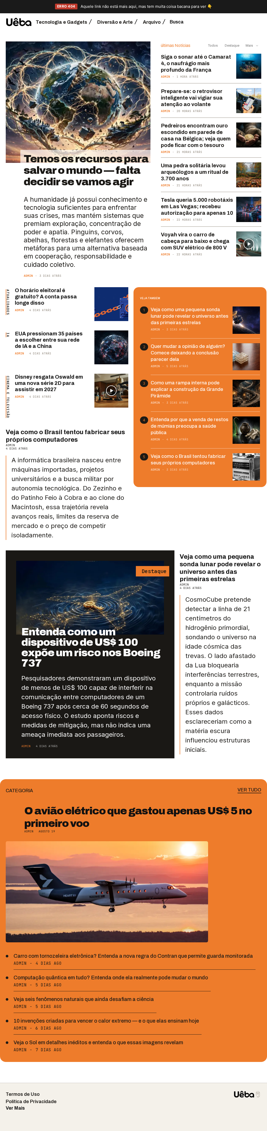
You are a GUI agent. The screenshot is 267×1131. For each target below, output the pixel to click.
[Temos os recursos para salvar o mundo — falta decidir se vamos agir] (78, 102)
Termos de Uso (23, 1094)
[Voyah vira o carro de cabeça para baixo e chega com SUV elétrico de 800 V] (248, 243)
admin (28, 276)
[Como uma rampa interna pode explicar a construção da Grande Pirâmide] (246, 393)
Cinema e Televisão (8, 397)
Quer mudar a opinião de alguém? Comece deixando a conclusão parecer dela (188, 353)
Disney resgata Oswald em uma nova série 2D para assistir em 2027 (49, 383)
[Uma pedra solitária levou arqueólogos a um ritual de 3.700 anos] (248, 174)
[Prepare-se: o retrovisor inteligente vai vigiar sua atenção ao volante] (248, 100)
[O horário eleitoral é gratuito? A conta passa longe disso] (111, 304)
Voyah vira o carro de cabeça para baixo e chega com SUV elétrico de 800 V (195, 241)
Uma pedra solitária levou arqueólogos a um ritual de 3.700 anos (194, 172)
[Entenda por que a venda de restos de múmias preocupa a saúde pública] (246, 430)
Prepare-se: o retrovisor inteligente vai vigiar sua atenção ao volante (192, 97)
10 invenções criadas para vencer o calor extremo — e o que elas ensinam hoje (106, 1021)
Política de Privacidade (31, 1101)
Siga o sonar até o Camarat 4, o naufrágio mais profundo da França (196, 63)
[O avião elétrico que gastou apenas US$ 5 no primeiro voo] (107, 891)
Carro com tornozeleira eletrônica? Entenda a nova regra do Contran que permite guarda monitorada (133, 956)
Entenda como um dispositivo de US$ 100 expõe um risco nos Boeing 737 (90, 647)
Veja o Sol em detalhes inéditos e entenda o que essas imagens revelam (98, 1042)
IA (8, 335)
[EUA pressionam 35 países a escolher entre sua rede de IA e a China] (111, 347)
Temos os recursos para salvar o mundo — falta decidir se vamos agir (86, 170)
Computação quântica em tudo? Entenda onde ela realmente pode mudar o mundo (111, 977)
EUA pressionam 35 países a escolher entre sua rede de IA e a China (49, 340)
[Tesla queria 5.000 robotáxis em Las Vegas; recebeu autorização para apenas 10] (248, 209)
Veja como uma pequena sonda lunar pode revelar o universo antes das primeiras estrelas (189, 316)
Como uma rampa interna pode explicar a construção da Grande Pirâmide (187, 389)
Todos (213, 45)
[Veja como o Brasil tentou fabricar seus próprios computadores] (246, 467)
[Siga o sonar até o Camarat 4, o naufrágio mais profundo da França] (248, 66)
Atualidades (8, 302)
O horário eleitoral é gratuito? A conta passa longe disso (46, 296)
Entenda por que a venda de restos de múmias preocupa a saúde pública (189, 426)
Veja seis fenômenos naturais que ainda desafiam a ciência (84, 999)
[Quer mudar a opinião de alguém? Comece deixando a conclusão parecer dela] (246, 357)
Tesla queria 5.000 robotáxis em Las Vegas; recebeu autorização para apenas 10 (197, 206)
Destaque (231, 45)
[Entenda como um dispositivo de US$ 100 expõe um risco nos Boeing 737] (90, 598)
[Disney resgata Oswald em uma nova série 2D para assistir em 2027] (111, 391)
